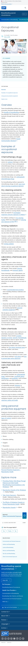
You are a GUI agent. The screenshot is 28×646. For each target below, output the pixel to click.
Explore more (4, 99)
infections (17, 385)
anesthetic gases (19, 376)
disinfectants (5, 378)
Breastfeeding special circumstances (8, 14)
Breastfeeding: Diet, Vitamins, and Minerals (12, 596)
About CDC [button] (5, 616)
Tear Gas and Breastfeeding (9, 553)
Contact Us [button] (5, 612)
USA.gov (9, 642)
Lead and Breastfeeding (8, 547)
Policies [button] (3, 620)
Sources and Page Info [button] (10, 522)
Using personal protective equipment (9, 96)
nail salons (18, 356)
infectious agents (18, 270)
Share (24, 522)
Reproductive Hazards (9, 507)
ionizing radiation (9, 244)
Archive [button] (3, 628)
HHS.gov (3, 642)
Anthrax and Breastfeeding (9, 544)
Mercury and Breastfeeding (9, 550)
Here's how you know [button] (6, 4)
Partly (9, 531)
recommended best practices (15, 290)
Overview (3, 89)
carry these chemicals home (17, 347)
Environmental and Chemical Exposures (11, 541)
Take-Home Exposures (9, 495)
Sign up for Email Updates (10, 607)
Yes (4, 531)
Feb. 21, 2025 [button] (7, 37)
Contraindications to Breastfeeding (9, 19)
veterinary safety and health (9, 400)
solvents (19, 268)
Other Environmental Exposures (10, 556)
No (15, 531)
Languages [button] (5, 624)
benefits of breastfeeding (11, 112)
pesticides (15, 378)
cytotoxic (10, 162)
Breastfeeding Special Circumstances (11, 587)
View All (5, 580)
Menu (24, 14)
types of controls (6, 418)
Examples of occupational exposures (9, 92)
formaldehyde (5, 270)
